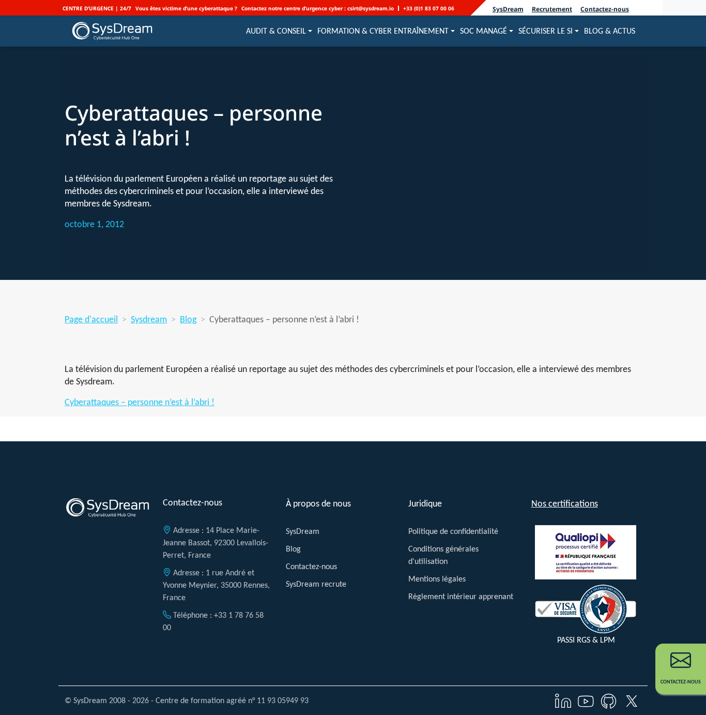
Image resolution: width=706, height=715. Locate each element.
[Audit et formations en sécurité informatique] (112, 31)
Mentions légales (437, 579)
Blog (188, 319)
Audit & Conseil (276, 31)
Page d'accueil (91, 319)
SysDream (508, 9)
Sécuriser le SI (545, 31)
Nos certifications (564, 503)
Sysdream (149, 319)
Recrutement (552, 9)
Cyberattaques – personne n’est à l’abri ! (139, 402)
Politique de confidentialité (453, 531)
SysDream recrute (316, 584)
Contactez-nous (604, 9)
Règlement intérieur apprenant (460, 596)
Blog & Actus (609, 31)
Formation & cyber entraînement (383, 31)
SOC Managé (483, 31)
